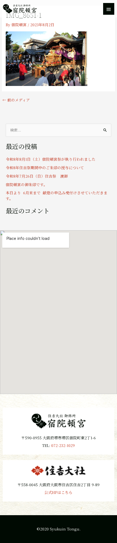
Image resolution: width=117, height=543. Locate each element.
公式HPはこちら (58, 492)
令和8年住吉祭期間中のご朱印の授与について (45, 167)
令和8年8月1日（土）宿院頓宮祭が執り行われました (51, 159)
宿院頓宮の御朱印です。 (26, 184)
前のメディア (16, 100)
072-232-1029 (63, 445)
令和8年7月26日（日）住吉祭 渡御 (37, 176)
